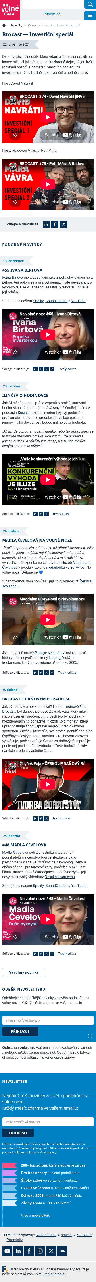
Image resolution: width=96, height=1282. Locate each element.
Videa (32, 25)
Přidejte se (52, 14)
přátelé (66, 1235)
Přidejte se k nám (48, 653)
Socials (23, 413)
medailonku (55, 567)
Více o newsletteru (35, 1215)
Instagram (52, 369)
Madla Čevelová (15, 852)
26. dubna (11, 531)
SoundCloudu (56, 301)
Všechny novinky (24, 972)
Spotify (38, 301)
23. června (11, 386)
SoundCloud (62, 1251)
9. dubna (10, 689)
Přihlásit (20, 1031)
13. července (13, 260)
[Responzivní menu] (90, 15)
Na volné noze (4, 26)
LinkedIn (46, 224)
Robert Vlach (46, 1235)
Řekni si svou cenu (60, 877)
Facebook (54, 224)
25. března (11, 835)
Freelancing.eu (6, 1269)
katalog (55, 658)
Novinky (16, 25)
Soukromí (84, 1235)
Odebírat (18, 1133)
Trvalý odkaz (67, 368)
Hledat (90, 4)
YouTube (78, 301)
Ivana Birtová (12, 277)
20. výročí (78, 567)
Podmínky (15, 1240)
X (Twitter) (63, 224)
